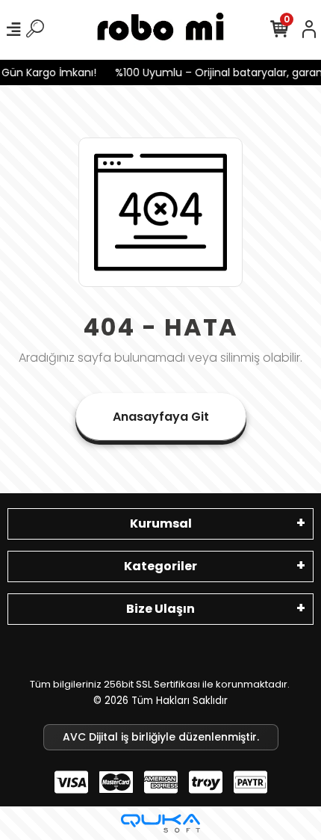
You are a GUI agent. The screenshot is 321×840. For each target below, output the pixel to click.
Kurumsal (161, 523)
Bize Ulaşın (160, 608)
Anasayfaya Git (161, 416)
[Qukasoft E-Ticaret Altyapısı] (160, 823)
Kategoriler (160, 566)
